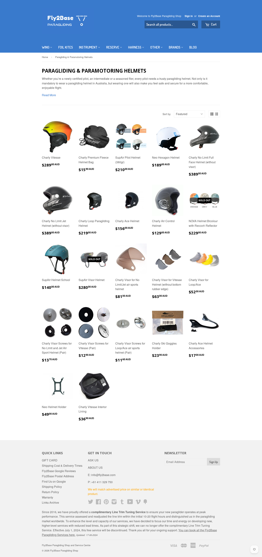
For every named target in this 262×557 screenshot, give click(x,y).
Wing (46, 47)
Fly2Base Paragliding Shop (64, 550)
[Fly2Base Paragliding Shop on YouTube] (130, 503)
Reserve (113, 47)
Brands (175, 47)
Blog (193, 47)
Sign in (189, 16)
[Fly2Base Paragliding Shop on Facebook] (98, 503)
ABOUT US (95, 467)
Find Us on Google (54, 481)
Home (45, 57)
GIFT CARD (49, 460)
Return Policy (50, 492)
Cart (213, 24)
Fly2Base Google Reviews (59, 471)
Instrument (88, 47)
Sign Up (213, 462)
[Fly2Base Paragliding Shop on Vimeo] (138, 503)
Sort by (167, 114)
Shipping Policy (52, 487)
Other (155, 47)
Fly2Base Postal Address (58, 476)
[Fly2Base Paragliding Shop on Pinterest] (106, 503)
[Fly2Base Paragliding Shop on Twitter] (90, 503)
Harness (135, 47)
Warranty (47, 497)
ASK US (93, 460)
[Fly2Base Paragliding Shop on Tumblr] (122, 503)
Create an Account (209, 16)
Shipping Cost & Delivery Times (62, 466)
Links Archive (50, 502)
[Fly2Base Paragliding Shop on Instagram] (114, 503)
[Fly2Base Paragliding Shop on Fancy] (145, 503)
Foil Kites (65, 47)
